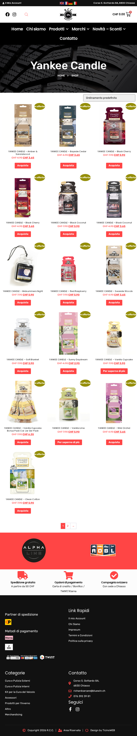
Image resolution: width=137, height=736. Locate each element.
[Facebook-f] (70, 709)
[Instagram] (14, 14)
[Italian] (75, 3)
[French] (66, 3)
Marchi (78, 29)
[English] (62, 3)
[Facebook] (7, 14)
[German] (70, 3)
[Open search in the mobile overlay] (26, 14)
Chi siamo (36, 29)
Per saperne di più (114, 371)
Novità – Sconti (107, 29)
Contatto (68, 38)
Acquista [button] (22, 165)
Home (17, 29)
